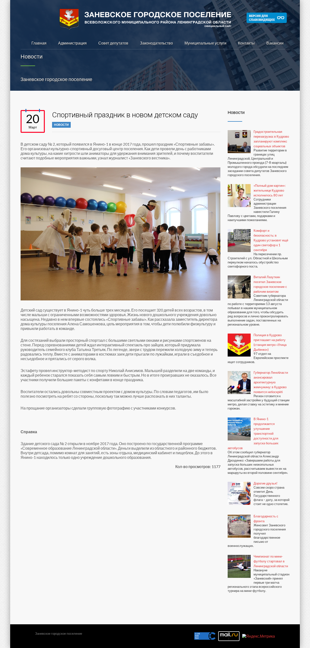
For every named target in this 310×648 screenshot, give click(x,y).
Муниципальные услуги (205, 43)
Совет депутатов (113, 43)
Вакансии (275, 43)
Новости (61, 125)
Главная (38, 43)
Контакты (246, 43)
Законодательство (156, 43)
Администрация (72, 43)
